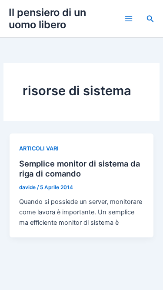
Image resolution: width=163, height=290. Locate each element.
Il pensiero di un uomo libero (47, 18)
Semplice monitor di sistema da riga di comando (79, 169)
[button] (150, 18)
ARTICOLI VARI (39, 148)
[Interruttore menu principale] (129, 19)
